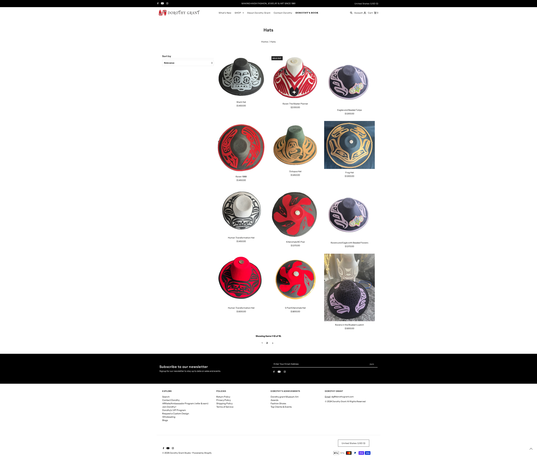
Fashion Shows (278, 403)
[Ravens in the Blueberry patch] (349, 287)
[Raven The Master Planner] (295, 77)
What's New (225, 12)
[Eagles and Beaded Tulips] (349, 80)
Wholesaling (168, 416)
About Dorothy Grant (258, 12)
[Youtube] (162, 3)
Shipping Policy (224, 403)
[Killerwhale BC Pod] (295, 213)
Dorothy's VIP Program (174, 410)
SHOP (238, 12)
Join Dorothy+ (169, 406)
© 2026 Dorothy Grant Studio (176, 453)
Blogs (165, 420)
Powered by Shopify (202, 453)
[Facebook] (157, 3)
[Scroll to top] (531, 449)
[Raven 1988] (241, 147)
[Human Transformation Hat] (241, 211)
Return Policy (223, 396)
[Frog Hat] (349, 145)
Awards (274, 400)
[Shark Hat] (241, 76)
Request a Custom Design (175, 413)
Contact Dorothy (283, 12)
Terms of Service (224, 406)
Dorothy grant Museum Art (284, 396)
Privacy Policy (223, 400)
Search (166, 396)
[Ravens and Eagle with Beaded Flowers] (349, 213)
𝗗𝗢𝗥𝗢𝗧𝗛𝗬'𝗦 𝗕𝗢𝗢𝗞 (306, 12)
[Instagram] (167, 3)
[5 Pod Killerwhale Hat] (295, 279)
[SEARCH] (351, 13)
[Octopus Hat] (295, 144)
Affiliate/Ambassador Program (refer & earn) (185, 403)
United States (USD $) (366, 3)
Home (264, 41)
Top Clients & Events (281, 406)
